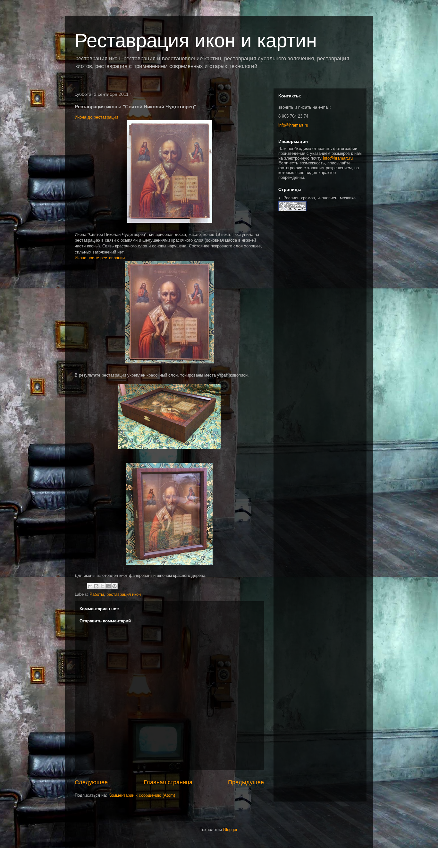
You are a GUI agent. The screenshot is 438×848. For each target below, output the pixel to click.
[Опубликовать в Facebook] (108, 586)
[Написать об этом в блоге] (96, 586)
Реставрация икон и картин (196, 40)
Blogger (230, 829)
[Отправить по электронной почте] (90, 586)
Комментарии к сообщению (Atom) (141, 795)
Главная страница (168, 782)
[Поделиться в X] (102, 586)
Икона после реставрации (100, 257)
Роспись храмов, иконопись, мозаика (319, 197)
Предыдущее (246, 782)
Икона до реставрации (96, 117)
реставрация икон (123, 594)
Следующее (91, 782)
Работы (96, 594)
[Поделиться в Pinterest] (114, 586)
